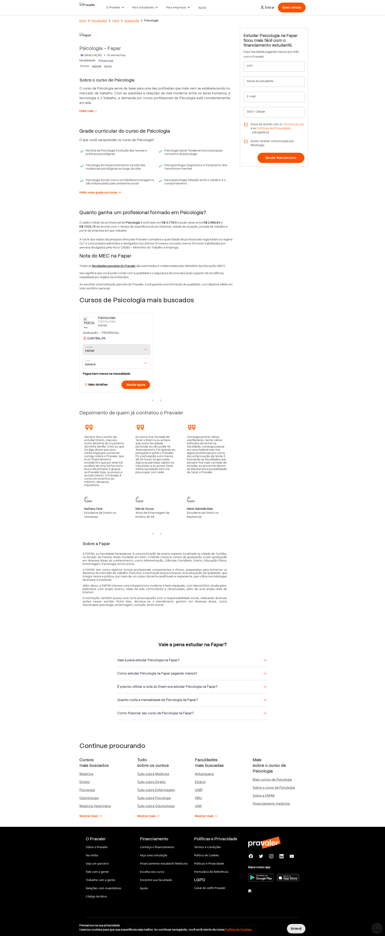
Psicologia (87, 790)
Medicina (86, 774)
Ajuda (202, 7)
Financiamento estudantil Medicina (163, 863)
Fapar (116, 20)
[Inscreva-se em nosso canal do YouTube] (291, 856)
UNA (198, 806)
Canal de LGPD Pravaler (210, 888)
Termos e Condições (207, 847)
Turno (87, 361)
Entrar (270, 7)
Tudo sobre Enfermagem (156, 790)
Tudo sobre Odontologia (155, 806)
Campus (89, 347)
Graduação (131, 20)
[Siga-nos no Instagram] (271, 856)
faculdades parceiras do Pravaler (114, 266)
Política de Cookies (206, 855)
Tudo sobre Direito (151, 782)
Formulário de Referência (211, 872)
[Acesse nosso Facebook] (251, 856)
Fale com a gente (97, 872)
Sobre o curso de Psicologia (274, 787)
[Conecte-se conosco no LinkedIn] (281, 856)
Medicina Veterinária (95, 806)
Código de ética (96, 896)
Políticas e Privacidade (209, 863)
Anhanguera (204, 774)
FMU (198, 798)
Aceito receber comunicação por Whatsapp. (272, 143)
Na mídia (92, 855)
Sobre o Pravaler (97, 847)
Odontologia (89, 798)
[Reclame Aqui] (268, 896)
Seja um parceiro (97, 863)
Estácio (200, 782)
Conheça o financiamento (157, 847)
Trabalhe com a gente (100, 880)
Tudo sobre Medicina (153, 774)
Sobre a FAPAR (264, 795)
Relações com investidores (103, 888)
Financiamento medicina (271, 803)
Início (82, 20)
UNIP (199, 790)
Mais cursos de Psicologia (272, 779)
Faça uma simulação (153, 855)
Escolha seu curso (152, 872)
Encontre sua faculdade (156, 880)
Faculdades (99, 20)
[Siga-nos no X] (261, 856)
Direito (84, 782)
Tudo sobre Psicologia (154, 798)
